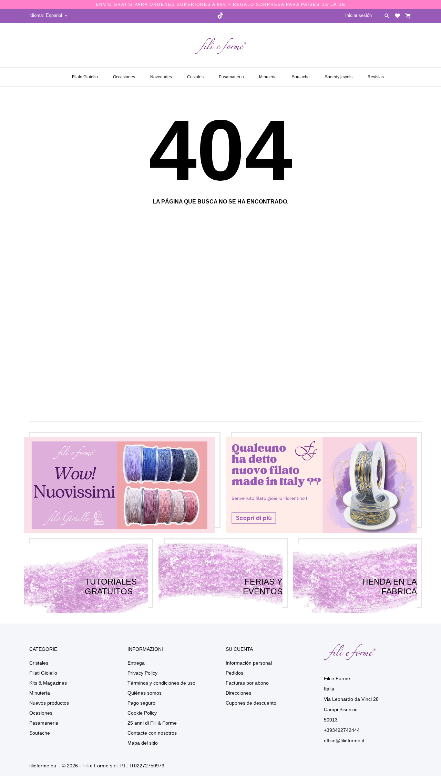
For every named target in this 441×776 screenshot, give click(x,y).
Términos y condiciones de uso (161, 683)
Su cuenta (239, 649)
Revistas (376, 74)
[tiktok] (220, 15)
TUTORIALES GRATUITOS (111, 578)
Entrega (136, 663)
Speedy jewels (339, 74)
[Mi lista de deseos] (397, 15)
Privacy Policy (142, 673)
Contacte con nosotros (152, 733)
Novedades (161, 74)
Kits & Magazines (48, 683)
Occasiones (124, 74)
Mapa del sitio (142, 743)
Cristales (196, 74)
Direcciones (238, 693)
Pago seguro (141, 703)
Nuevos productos (49, 703)
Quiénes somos (144, 693)
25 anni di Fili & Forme (152, 723)
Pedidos (234, 673)
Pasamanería (232, 74)
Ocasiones (40, 713)
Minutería (268, 74)
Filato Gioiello (85, 76)
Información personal (249, 663)
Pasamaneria (43, 723)
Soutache (301, 74)
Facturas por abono (247, 683)
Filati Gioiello (43, 673)
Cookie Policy (142, 713)
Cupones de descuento (251, 703)
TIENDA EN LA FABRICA (389, 578)
